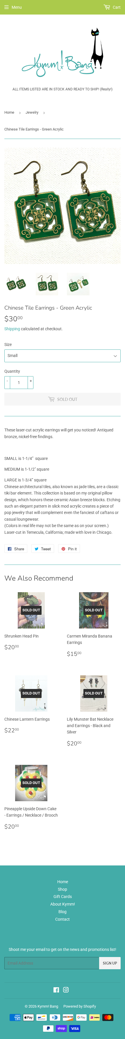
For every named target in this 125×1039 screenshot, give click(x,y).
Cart (116, 7)
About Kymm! (62, 904)
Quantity (12, 371)
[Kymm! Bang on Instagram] (66, 990)
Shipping (12, 328)
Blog (62, 911)
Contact (62, 919)
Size (8, 344)
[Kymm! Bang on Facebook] (56, 990)
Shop (62, 889)
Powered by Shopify (79, 1006)
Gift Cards (62, 896)
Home (9, 112)
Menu (17, 7)
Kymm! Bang (48, 1006)
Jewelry (32, 112)
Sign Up (110, 963)
